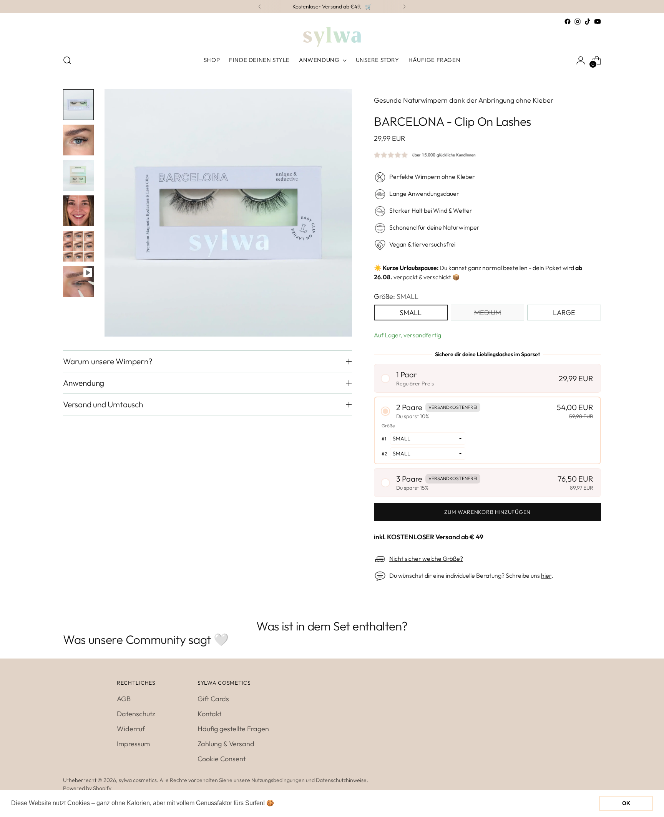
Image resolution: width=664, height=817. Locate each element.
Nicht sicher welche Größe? (426, 558)
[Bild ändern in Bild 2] (78, 140)
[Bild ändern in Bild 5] (78, 246)
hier (546, 575)
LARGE (564, 312)
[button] (487, 378)
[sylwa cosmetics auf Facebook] (567, 21)
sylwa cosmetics (138, 780)
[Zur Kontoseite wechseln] (580, 60)
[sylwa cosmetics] (332, 37)
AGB (124, 698)
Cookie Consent (222, 758)
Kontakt (209, 713)
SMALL (411, 312)
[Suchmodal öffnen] (67, 60)
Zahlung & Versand (226, 743)
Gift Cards (213, 698)
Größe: (396, 296)
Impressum (133, 743)
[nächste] (404, 6)
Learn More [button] (292, 803)
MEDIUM (487, 312)
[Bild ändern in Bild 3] (78, 175)
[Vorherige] (259, 6)
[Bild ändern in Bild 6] (78, 281)
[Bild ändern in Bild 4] (78, 210)
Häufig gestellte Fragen (233, 728)
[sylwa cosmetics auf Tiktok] (587, 21)
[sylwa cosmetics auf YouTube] (597, 21)
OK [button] (626, 803)
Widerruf (131, 728)
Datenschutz (136, 713)
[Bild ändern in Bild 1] (78, 104)
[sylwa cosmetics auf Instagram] (577, 21)
